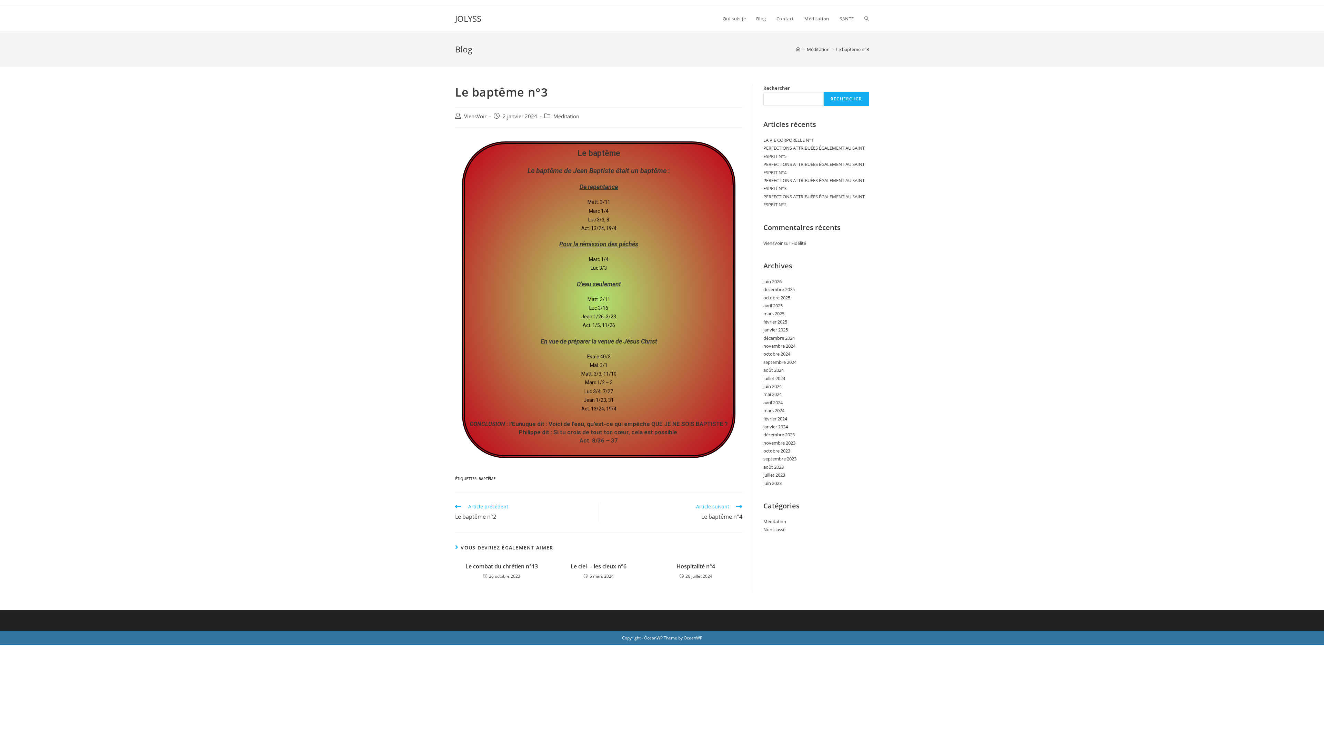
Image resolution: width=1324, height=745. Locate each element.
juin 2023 (772, 483)
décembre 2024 (779, 338)
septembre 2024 (779, 362)
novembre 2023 (779, 443)
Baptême (487, 478)
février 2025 (775, 322)
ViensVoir (475, 116)
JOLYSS (468, 18)
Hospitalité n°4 (695, 566)
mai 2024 (772, 394)
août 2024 (773, 370)
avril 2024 (773, 402)
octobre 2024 (776, 354)
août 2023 (773, 467)
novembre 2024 (779, 346)
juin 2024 (772, 386)
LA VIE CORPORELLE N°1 (788, 140)
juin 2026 (772, 281)
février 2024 (775, 419)
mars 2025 (773, 313)
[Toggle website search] (866, 18)
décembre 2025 (779, 289)
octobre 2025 (776, 298)
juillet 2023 (774, 475)
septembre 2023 (779, 459)
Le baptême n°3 (852, 49)
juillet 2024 (774, 378)
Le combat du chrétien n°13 (501, 566)
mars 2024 (773, 410)
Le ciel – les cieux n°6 (598, 566)
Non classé (774, 529)
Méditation (566, 116)
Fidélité (798, 243)
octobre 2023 (776, 451)
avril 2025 (773, 305)
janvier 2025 (775, 330)
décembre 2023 (779, 434)
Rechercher (776, 88)
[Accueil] (798, 49)
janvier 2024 (775, 427)
